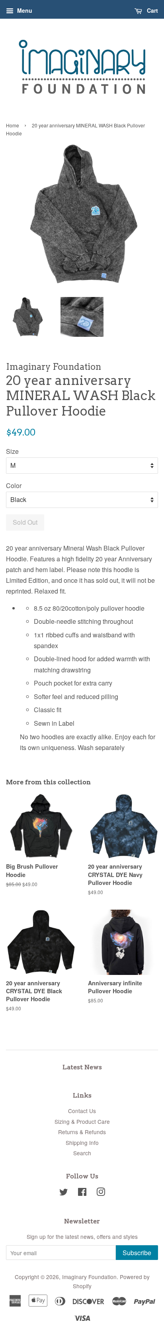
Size (12, 451)
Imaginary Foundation (89, 1277)
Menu (24, 10)
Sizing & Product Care (82, 1121)
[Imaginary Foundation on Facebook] (82, 1193)
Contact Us (82, 1111)
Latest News (82, 1067)
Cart (151, 10)
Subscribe (137, 1252)
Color (13, 485)
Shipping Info (82, 1143)
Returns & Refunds (82, 1132)
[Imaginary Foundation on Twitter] (63, 1193)
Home (12, 125)
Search (82, 1153)
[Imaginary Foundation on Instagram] (100, 1193)
